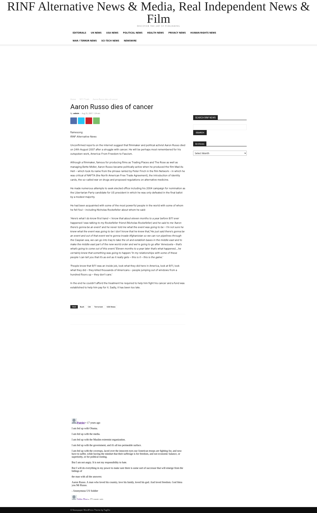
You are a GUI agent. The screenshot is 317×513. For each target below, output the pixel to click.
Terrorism (98, 306)
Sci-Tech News (110, 40)
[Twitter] (81, 120)
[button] (243, 33)
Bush (82, 306)
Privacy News (177, 32)
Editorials (79, 32)
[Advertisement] (158, 73)
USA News (112, 32)
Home (73, 99)
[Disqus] (127, 373)
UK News (96, 32)
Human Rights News (203, 32)
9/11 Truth (84, 99)
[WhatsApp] (96, 120)
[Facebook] (73, 120)
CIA (89, 306)
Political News (132, 32)
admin (76, 113)
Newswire (130, 40)
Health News (155, 32)
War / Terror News (85, 40)
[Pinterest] (89, 120)
